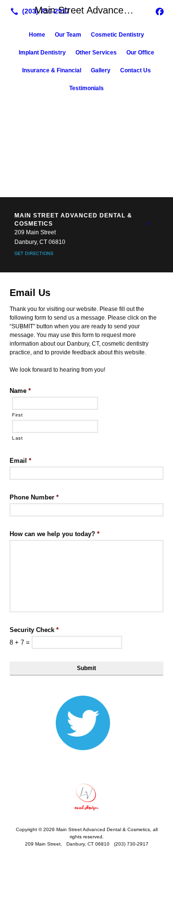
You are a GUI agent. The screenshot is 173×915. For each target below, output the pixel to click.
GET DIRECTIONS (33, 253)
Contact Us (135, 70)
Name (20, 391)
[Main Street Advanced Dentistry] (86, 797)
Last (17, 438)
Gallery (101, 70)
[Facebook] (159, 11)
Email (20, 461)
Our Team (68, 34)
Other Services (96, 52)
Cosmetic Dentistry (117, 34)
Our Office (140, 52)
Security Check (34, 630)
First (17, 414)
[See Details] (148, 223)
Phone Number (34, 497)
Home (37, 34)
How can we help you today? (54, 534)
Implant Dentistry (42, 52)
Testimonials (86, 88)
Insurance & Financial (51, 70)
